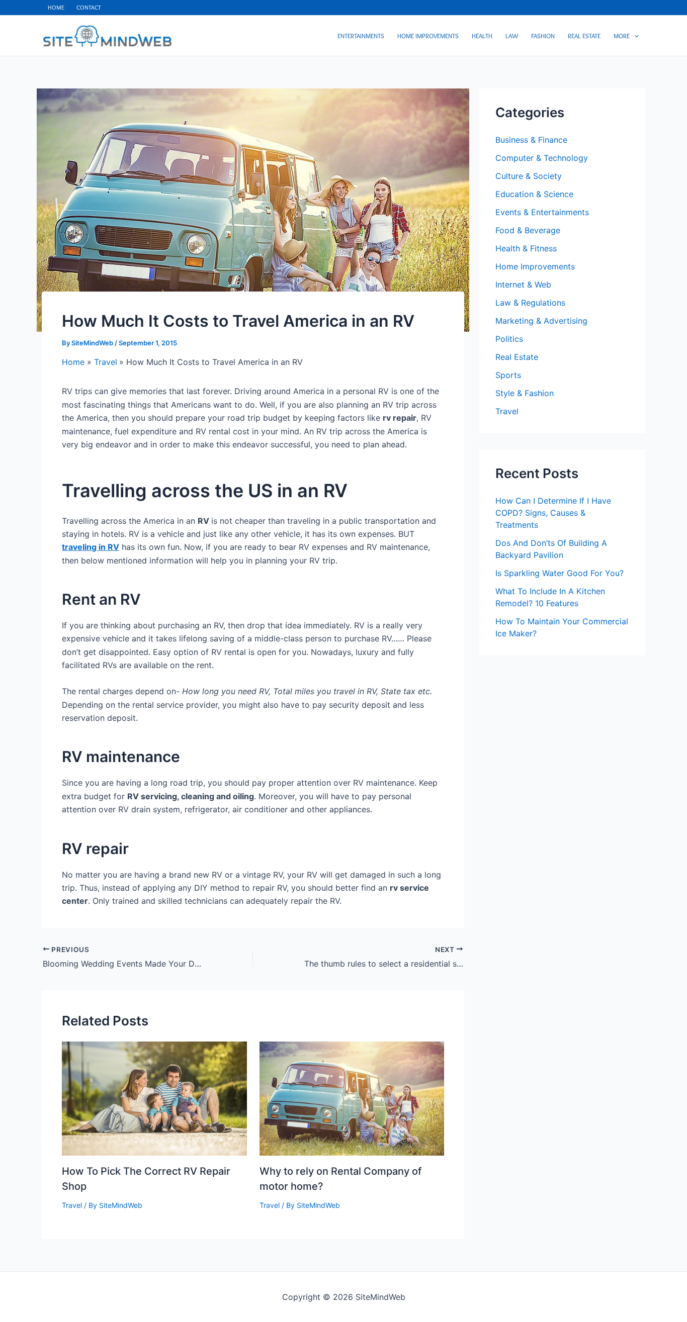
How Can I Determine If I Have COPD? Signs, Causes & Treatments (553, 513)
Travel (72, 1205)
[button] (634, 36)
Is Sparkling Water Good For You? (559, 573)
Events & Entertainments (542, 212)
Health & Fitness (526, 248)
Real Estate (516, 357)
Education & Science (534, 194)
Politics (509, 339)
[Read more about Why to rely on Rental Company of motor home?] (352, 1098)
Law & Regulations (530, 303)
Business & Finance (531, 140)
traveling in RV (90, 547)
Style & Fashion (524, 393)
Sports (508, 375)
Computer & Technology (541, 158)
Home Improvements (535, 266)
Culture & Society (528, 176)
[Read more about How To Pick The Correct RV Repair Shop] (154, 1098)
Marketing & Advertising (541, 321)
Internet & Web (523, 284)
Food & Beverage (527, 230)
